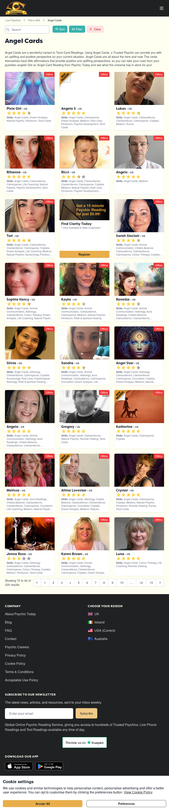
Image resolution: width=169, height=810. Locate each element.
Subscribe (86, 713)
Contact (10, 638)
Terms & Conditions (19, 671)
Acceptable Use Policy (21, 680)
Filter (79, 29)
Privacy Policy (15, 655)
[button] (9, 113)
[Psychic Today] (16, 8)
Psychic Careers (17, 647)
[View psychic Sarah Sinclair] (84, 228)
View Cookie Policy (138, 792)
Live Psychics (13, 20)
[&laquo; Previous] (37, 582)
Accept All (42, 804)
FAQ (8, 630)
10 (121, 582)
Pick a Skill (34, 20)
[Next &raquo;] (160, 582)
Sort (62, 29)
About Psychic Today (20, 613)
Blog (8, 622)
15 (151, 582)
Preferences (126, 804)
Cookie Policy (15, 663)
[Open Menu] (161, 8)
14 (141, 582)
